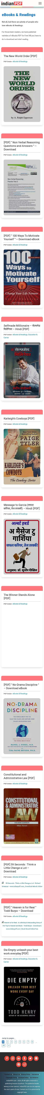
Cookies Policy (23, 1077)
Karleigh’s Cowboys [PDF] (19, 418)
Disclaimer (35, 1074)
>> (9, 1045)
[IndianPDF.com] (11, 3)
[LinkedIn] (18, 1058)
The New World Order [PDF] (20, 56)
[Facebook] (6, 1058)
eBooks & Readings (20, 61)
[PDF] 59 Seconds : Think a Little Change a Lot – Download (20, 868)
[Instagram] (12, 1058)
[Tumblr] (24, 1058)
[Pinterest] (18, 1064)
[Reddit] (24, 1064)
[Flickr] (36, 1058)
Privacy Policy (25, 1074)
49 (3, 1045)
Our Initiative (34, 1077)
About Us (16, 1074)
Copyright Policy (11, 1077)
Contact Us (8, 1074)
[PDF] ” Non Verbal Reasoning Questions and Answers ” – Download (22, 146)
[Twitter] (30, 1058)
